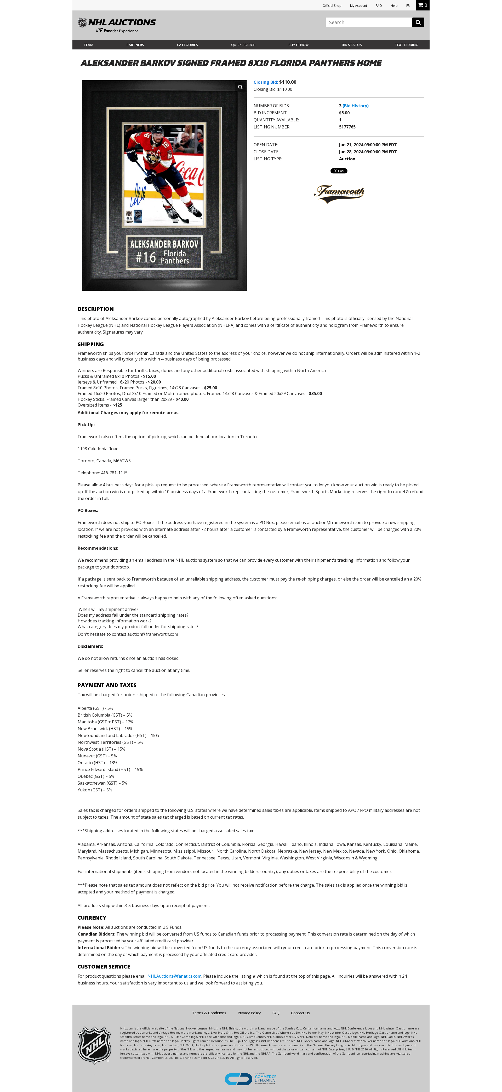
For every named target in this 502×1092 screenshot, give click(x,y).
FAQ (379, 5)
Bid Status (352, 44)
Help (394, 5)
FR (408, 5)
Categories (187, 44)
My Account (358, 5)
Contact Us (300, 1012)
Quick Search (243, 44)
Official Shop (332, 5)
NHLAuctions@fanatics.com (174, 976)
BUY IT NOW (298, 44)
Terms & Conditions (209, 1012)
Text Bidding (406, 44)
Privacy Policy (249, 1012)
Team (88, 44)
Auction (347, 159)
